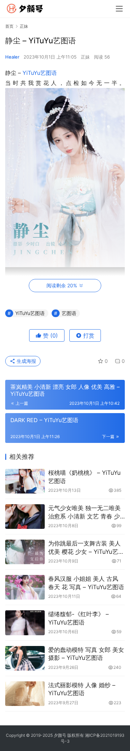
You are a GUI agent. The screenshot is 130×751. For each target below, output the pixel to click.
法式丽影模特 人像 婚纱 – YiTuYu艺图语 (81, 689)
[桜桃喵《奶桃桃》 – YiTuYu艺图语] (25, 481)
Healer (12, 57)
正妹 (85, 57)
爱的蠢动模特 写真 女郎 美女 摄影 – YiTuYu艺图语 (86, 654)
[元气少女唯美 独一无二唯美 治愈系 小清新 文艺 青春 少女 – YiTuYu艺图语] (25, 516)
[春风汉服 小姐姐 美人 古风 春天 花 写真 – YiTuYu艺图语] (25, 587)
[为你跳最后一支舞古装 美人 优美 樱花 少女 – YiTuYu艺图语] (25, 552)
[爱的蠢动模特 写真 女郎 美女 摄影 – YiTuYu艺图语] (25, 658)
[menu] (119, 8)
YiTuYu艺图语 (40, 72)
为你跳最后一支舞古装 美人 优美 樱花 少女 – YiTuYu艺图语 (86, 548)
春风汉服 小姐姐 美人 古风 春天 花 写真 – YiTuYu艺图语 (86, 583)
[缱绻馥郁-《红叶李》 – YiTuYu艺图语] (25, 622)
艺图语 (69, 313)
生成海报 (25, 361)
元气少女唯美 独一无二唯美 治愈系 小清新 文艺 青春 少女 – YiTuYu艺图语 (84, 513)
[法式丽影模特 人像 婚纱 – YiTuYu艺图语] (25, 693)
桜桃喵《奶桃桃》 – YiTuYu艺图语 (84, 476)
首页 (9, 26)
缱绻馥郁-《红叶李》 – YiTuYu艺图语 (78, 618)
